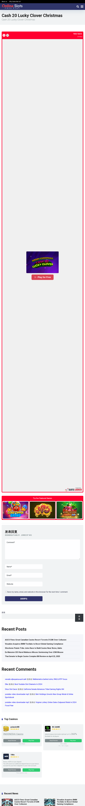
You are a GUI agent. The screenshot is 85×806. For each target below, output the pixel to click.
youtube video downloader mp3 (17, 694)
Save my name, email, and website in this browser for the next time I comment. (37, 592)
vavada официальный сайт (16, 679)
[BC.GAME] (47, 731)
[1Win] (6, 759)
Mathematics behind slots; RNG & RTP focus (50, 679)
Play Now (31, 740)
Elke (6, 684)
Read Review (12, 740)
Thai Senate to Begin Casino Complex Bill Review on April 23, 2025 (32, 656)
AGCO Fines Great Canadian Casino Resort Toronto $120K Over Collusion (35, 640)
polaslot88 (15, 727)
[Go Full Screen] (7, 35)
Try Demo (16, 510)
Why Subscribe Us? (15, 1)
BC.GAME (56, 727)
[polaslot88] (6, 731)
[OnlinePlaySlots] (12, 6)
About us (4, 1)
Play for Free (44, 277)
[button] (42, 262)
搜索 (3, 612)
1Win (12, 755)
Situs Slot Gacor (11, 689)
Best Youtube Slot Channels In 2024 (28, 684)
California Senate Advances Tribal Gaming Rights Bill (44, 689)
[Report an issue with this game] (4, 35)
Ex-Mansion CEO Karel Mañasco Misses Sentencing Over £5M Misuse (34, 652)
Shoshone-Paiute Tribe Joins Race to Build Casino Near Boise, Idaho (33, 648)
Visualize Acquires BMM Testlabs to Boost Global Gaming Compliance (34, 644)
